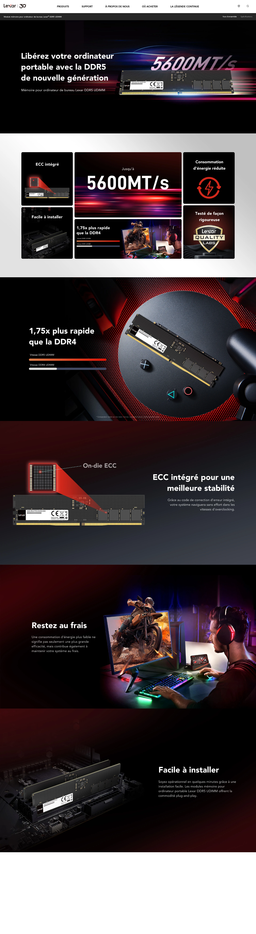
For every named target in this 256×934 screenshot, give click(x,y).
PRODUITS (63, 6)
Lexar (15, 6)
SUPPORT (87, 6)
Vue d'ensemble (230, 16)
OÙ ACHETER (150, 6)
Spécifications (246, 16)
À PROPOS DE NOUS (117, 6)
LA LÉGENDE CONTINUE (184, 6)
